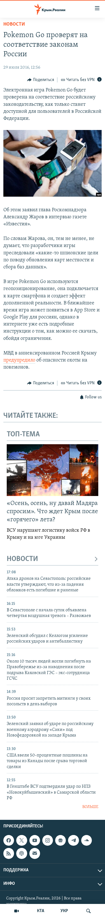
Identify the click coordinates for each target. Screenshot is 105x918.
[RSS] (8, 853)
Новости (14, 24)
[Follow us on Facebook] (8, 840)
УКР (64, 911)
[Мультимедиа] (16, 911)
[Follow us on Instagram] (47, 840)
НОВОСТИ (22, 559)
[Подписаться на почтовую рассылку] (34, 853)
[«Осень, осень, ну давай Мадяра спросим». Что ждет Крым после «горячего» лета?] (52, 470)
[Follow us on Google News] (60, 840)
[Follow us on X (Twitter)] (21, 840)
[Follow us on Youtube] (34, 840)
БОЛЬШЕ (90, 807)
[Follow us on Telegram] (73, 840)
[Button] (40, 80)
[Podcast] (21, 853)
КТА (40, 911)
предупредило (19, 360)
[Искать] (88, 911)
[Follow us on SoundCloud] (86, 840)
